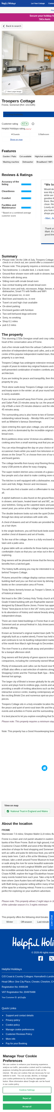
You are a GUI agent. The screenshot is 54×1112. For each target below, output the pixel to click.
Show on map (16, 139)
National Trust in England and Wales (29, 811)
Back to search (13, 26)
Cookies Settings (27, 1090)
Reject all (27, 1098)
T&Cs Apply (44, 19)
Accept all (26, 1107)
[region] (27, 1079)
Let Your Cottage (38, 3)
